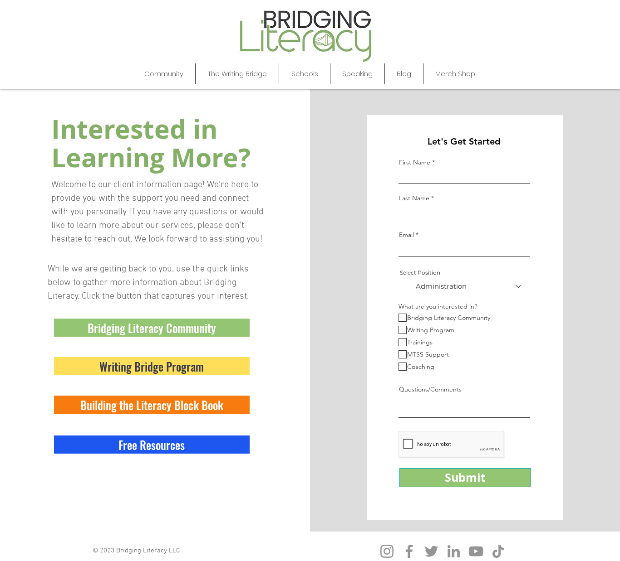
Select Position (420, 273)
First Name (414, 162)
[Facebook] (409, 551)
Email (406, 235)
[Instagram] (387, 551)
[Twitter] (431, 551)
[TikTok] (498, 551)
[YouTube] (476, 551)
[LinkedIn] (454, 551)
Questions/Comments (430, 389)
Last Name (414, 198)
